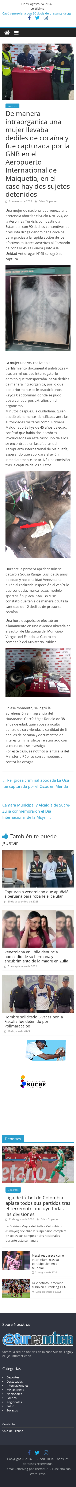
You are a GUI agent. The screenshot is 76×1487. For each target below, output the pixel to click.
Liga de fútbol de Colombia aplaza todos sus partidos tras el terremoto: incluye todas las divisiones (38, 1205)
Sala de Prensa (12, 1431)
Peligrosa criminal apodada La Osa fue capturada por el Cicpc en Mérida (35, 783)
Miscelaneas (15, 1390)
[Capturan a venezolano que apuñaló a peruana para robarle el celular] (38, 852)
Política (12, 1398)
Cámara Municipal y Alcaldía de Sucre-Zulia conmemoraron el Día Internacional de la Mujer (36, 811)
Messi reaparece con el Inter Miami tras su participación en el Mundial (48, 1261)
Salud (11, 1406)
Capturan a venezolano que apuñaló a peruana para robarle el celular (36, 894)
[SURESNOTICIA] (7, 32)
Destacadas (15, 1381)
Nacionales (14, 1394)
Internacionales (17, 1385)
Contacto (8, 1424)
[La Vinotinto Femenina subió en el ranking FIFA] (16, 1281)
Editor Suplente (48, 201)
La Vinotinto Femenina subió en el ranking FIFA (49, 1285)
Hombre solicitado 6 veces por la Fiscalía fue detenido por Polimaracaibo (33, 1021)
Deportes (13, 1190)
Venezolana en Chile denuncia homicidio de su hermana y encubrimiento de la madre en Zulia (36, 956)
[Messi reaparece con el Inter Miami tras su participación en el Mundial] (16, 1254)
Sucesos (12, 106)
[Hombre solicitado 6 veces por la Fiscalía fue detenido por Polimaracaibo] (38, 977)
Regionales (14, 1402)
